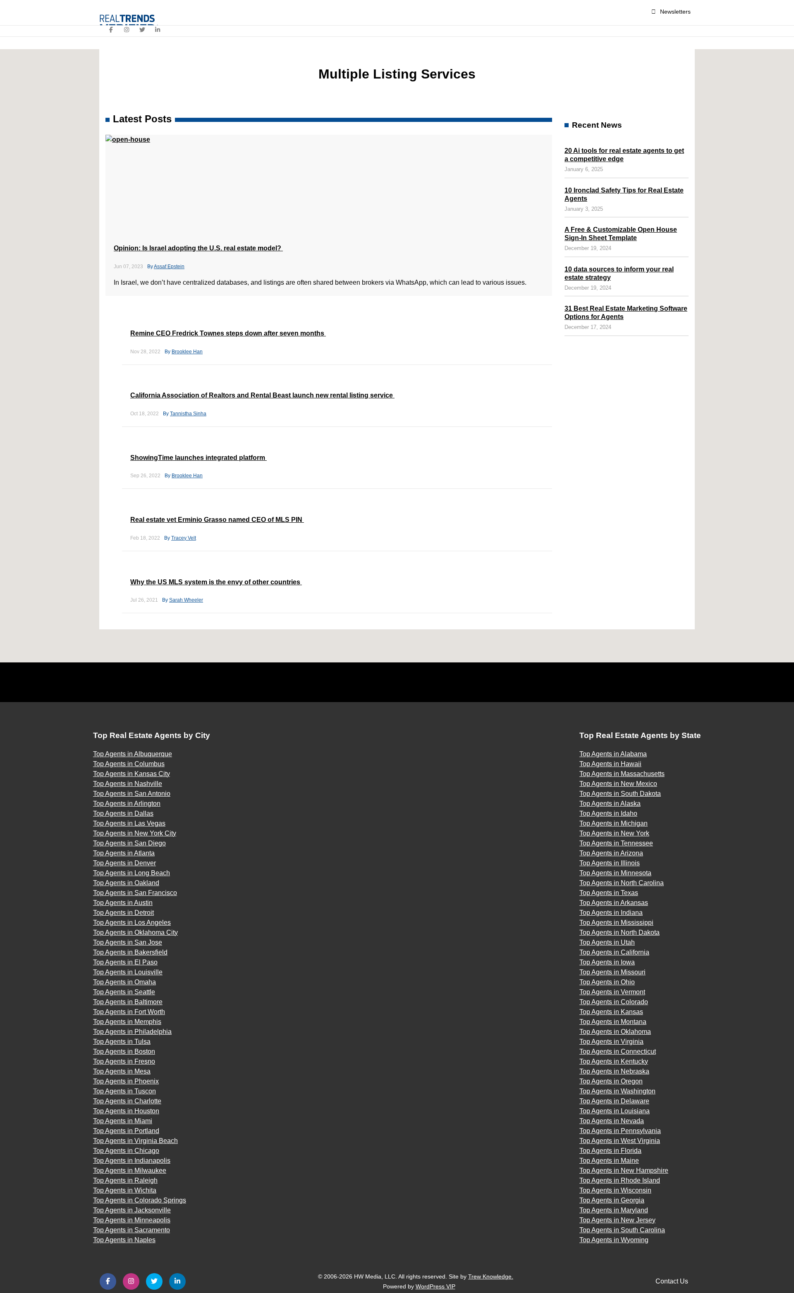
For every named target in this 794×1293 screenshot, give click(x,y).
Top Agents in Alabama (613, 753)
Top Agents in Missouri (612, 972)
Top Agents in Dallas (123, 813)
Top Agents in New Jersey (617, 1220)
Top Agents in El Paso (125, 962)
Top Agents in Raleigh (125, 1180)
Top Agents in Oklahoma (615, 1031)
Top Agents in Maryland (613, 1210)
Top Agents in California (614, 952)
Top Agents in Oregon (611, 1081)
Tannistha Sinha (188, 414)
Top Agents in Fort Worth (129, 1011)
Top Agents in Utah (607, 942)
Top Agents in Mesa (122, 1071)
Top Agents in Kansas (611, 1011)
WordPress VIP (435, 1286)
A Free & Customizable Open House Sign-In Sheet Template (620, 233)
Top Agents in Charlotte (127, 1101)
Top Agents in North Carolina (621, 882)
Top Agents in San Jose (127, 942)
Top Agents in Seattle (124, 991)
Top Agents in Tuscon (124, 1091)
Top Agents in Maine (609, 1160)
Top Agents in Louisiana (614, 1110)
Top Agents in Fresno (124, 1061)
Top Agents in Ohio (607, 982)
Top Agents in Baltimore (128, 1001)
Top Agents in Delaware (614, 1101)
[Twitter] (142, 29)
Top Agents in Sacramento (131, 1229)
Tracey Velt (183, 538)
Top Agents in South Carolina (622, 1229)
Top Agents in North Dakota (619, 932)
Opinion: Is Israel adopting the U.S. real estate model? (198, 248)
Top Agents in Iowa (607, 962)
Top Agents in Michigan (613, 823)
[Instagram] (127, 29)
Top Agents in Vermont (612, 991)
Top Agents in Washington (617, 1091)
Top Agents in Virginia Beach (135, 1140)
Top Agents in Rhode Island (619, 1180)
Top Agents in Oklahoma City (135, 932)
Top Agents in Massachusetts (622, 773)
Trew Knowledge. (490, 1276)
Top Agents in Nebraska (614, 1071)
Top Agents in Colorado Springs (139, 1200)
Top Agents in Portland (126, 1130)
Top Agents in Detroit (123, 912)
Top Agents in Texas (608, 892)
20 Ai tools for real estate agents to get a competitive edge (624, 154)
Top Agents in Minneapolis (131, 1220)
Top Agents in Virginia (611, 1041)
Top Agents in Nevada (611, 1120)
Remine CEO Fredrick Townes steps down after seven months (228, 333)
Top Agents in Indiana (611, 912)
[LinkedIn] (158, 29)
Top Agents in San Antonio (131, 793)
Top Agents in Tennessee (616, 843)
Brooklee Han (187, 352)
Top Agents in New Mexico (618, 783)
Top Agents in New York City (134, 833)
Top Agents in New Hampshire (623, 1170)
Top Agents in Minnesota (615, 872)
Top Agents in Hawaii (610, 763)
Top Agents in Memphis (127, 1021)
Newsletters (675, 11)
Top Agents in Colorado (613, 1001)
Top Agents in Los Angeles (132, 922)
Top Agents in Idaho (608, 813)
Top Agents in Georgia (611, 1200)
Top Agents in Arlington (126, 803)
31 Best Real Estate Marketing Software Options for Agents (625, 312)
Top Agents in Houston (126, 1110)
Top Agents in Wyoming (613, 1239)
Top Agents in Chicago (126, 1150)
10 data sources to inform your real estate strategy (619, 273)
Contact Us (671, 1281)
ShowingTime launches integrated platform (198, 457)
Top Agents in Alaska (610, 803)
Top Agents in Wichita (124, 1190)
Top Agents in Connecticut (617, 1051)
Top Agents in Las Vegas (129, 823)
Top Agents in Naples (124, 1239)
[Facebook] (111, 29)
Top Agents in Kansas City (131, 773)
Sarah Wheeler (186, 600)
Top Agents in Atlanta (124, 853)
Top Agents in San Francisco (135, 892)
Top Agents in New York (614, 833)
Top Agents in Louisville (128, 972)
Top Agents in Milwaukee (129, 1170)
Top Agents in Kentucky (613, 1061)
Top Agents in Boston (124, 1051)
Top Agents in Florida (610, 1150)
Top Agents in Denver (124, 863)
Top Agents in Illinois (609, 863)
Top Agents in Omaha (124, 982)
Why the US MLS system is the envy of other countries (216, 582)
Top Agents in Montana (612, 1021)
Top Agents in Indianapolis (131, 1160)
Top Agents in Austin (123, 902)
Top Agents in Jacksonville (132, 1210)
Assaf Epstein (169, 266)
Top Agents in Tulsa (122, 1041)
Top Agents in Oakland (126, 882)
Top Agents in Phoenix (126, 1081)
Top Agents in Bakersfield (130, 952)
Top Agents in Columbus (129, 763)
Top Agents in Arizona (611, 853)
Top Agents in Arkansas (613, 902)
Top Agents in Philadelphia (132, 1031)
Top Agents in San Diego (129, 843)
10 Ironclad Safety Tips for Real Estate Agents (624, 194)
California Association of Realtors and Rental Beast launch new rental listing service (262, 395)
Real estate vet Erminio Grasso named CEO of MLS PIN (217, 519)
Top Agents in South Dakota (620, 793)
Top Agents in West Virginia (619, 1140)
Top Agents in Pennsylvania (620, 1130)
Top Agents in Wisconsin (615, 1190)
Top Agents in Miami (122, 1120)
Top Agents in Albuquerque (132, 753)
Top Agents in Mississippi (616, 922)
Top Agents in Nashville (127, 783)
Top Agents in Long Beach (131, 872)
